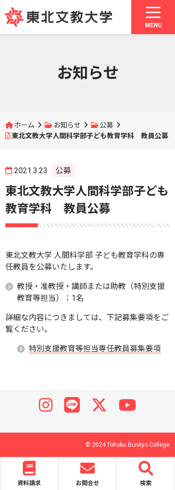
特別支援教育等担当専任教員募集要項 (95, 348)
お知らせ (67, 125)
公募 (106, 125)
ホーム (24, 125)
